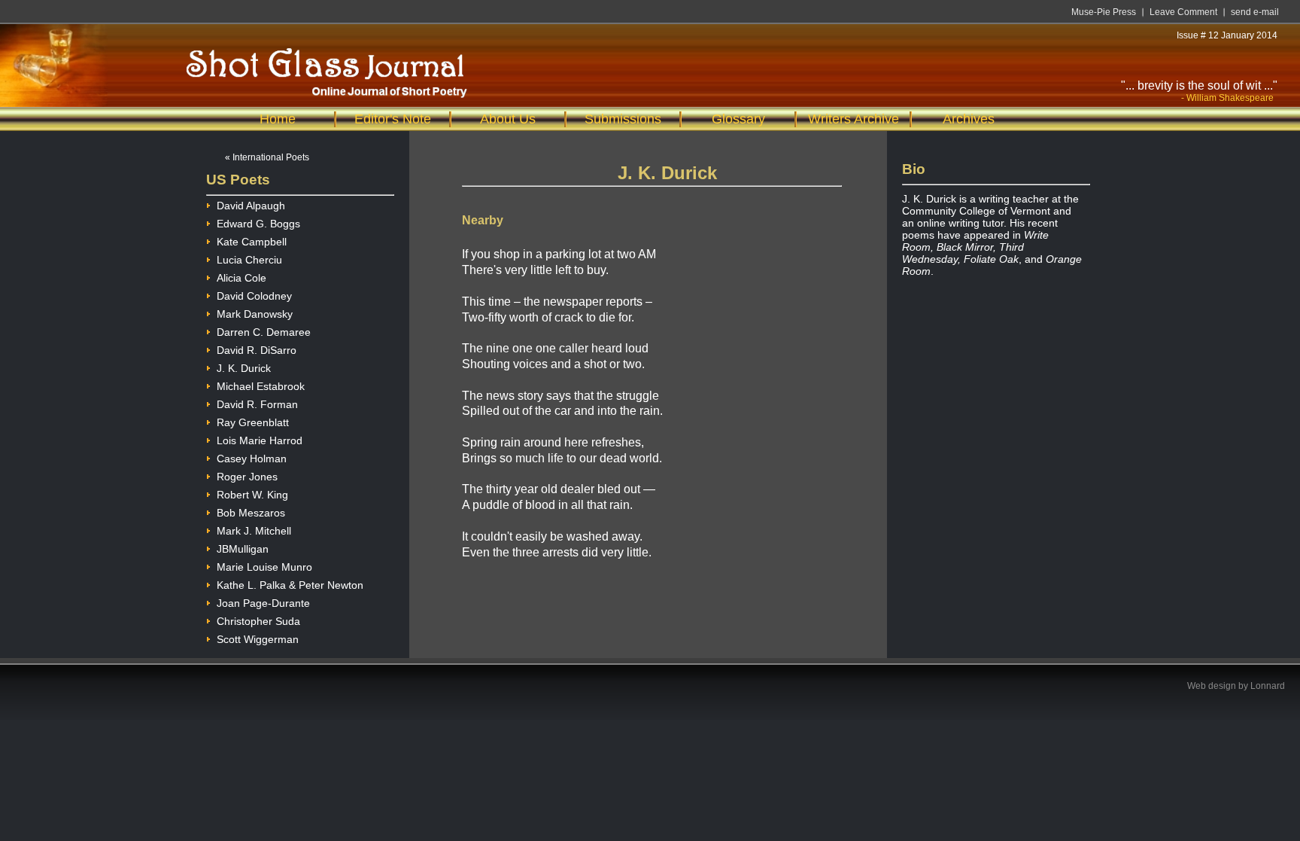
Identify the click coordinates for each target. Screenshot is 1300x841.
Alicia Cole (241, 278)
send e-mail (1255, 12)
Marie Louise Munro (264, 567)
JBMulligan (243, 549)
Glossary (738, 118)
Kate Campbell (252, 242)
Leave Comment (1183, 12)
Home (278, 118)
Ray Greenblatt (253, 422)
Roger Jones (247, 477)
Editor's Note (392, 118)
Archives (969, 118)
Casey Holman (252, 458)
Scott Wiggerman (258, 639)
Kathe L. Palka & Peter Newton (290, 585)
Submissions (623, 118)
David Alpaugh (251, 206)
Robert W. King (252, 495)
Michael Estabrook (261, 386)
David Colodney (254, 296)
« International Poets (267, 157)
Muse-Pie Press (1103, 12)
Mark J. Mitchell (254, 531)
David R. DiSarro (256, 350)
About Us (508, 118)
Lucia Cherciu (249, 260)
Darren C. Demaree (264, 332)
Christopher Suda (258, 621)
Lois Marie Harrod (259, 440)
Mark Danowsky (255, 314)
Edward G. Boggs (258, 224)
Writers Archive (853, 118)
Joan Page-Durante (263, 603)
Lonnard (1267, 686)
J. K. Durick (244, 368)
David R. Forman (257, 404)
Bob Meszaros (251, 513)
